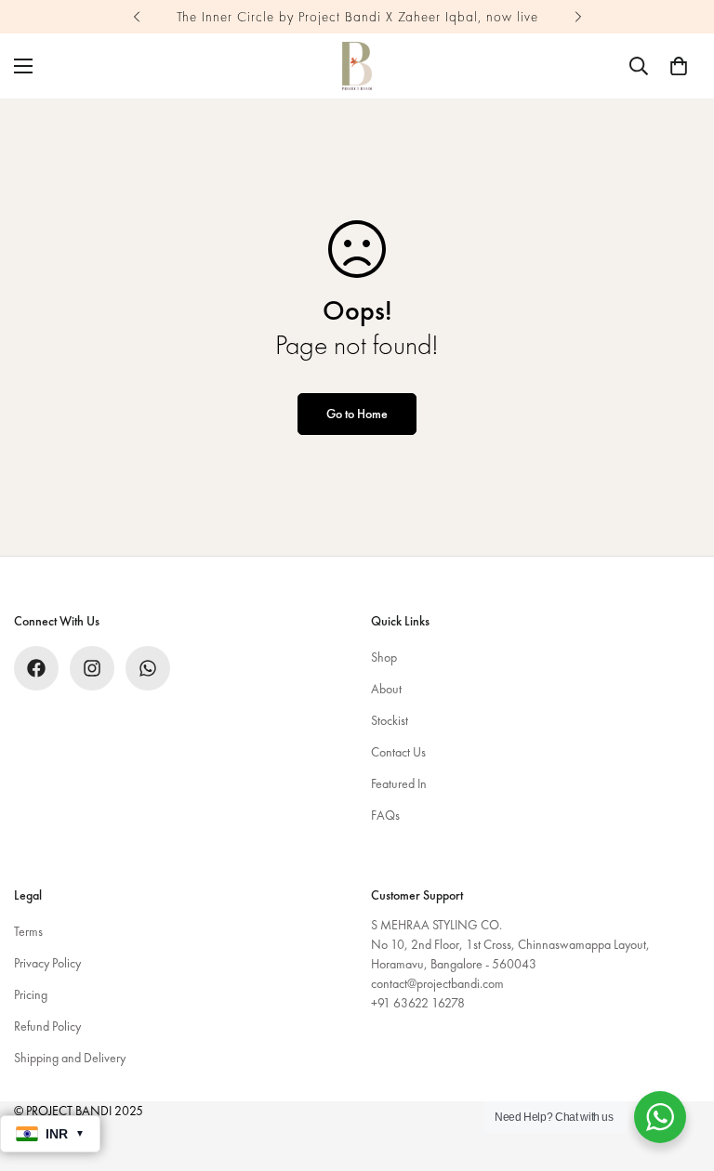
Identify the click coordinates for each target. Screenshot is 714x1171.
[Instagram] (92, 668)
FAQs (385, 815)
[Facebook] (36, 668)
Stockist (389, 720)
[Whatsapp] (148, 668)
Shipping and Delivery (70, 1057)
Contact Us (398, 751)
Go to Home (357, 413)
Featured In (399, 783)
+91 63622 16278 (418, 1002)
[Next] (578, 16)
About (386, 688)
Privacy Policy (47, 962)
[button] (678, 66)
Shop (384, 657)
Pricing (30, 994)
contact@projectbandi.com (437, 983)
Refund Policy (47, 1026)
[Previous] (136, 16)
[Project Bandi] (357, 66)
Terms (28, 931)
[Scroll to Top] (677, 1069)
